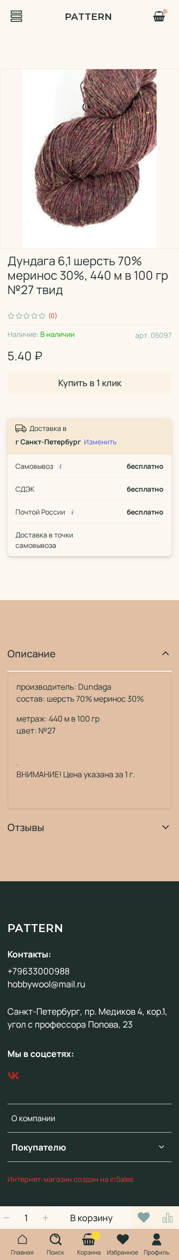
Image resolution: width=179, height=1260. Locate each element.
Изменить (100, 441)
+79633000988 (38, 971)
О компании (33, 1118)
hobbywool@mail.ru (46, 984)
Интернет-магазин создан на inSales (70, 1179)
